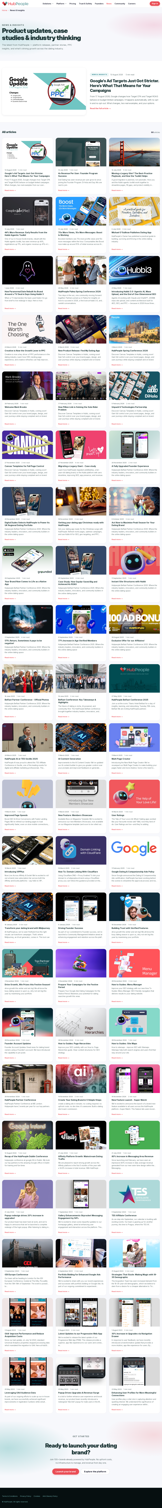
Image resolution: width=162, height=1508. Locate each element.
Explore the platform (95, 1471)
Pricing (72, 4)
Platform (60, 4)
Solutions (47, 4)
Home (4, 10)
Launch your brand (66, 1471)
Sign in (155, 4)
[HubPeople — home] (15, 4)
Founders (99, 4)
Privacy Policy (25, 1496)
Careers (131, 4)
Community (120, 4)
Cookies (37, 1496)
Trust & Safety (85, 4)
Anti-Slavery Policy (50, 1496)
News (109, 4)
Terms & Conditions (10, 1496)
